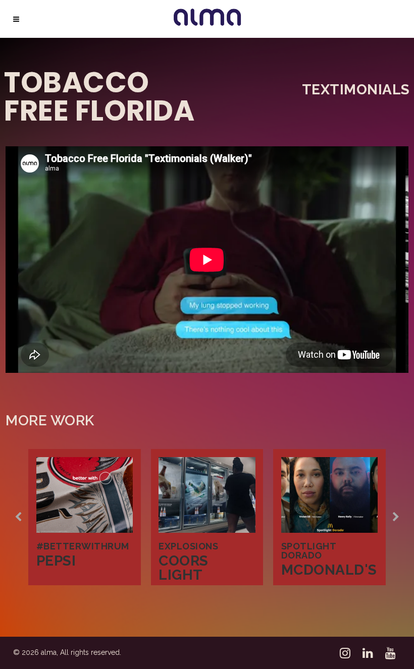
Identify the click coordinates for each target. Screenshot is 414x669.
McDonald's (329, 570)
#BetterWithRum (82, 546)
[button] (18, 517)
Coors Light (184, 567)
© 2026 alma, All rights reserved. (67, 652)
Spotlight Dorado (308, 551)
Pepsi (56, 560)
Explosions (188, 546)
